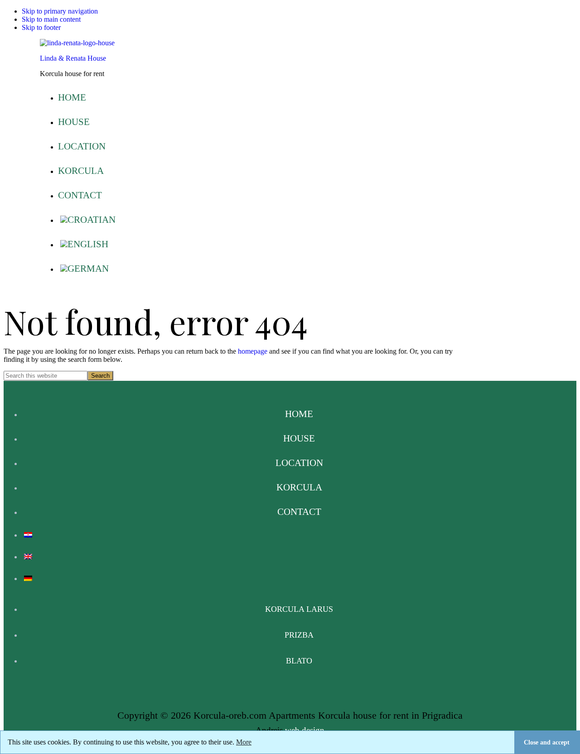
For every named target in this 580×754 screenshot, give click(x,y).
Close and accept (547, 742)
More (243, 742)
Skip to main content (51, 19)
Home (299, 413)
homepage (252, 351)
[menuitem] (299, 219)
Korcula (299, 487)
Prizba (299, 634)
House (299, 438)
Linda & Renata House (73, 58)
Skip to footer (41, 27)
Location (299, 462)
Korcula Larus (299, 609)
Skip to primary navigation (60, 11)
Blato (299, 660)
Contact (299, 511)
